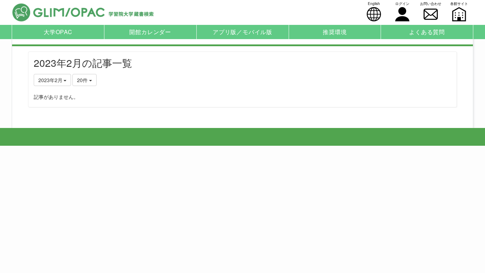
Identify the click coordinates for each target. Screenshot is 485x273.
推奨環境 (335, 32)
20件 (83, 80)
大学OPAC (58, 32)
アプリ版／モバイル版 (242, 32)
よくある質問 (427, 32)
